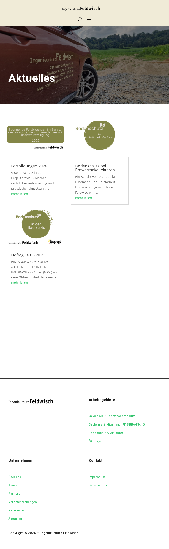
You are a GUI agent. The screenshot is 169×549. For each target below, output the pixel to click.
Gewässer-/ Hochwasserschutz (112, 416)
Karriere (14, 493)
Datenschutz (98, 485)
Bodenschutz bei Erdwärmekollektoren (95, 167)
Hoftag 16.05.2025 (27, 254)
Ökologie (95, 441)
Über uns (14, 477)
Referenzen (16, 510)
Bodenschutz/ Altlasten (106, 433)
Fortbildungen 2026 (29, 165)
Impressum (97, 477)
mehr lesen (19, 194)
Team (12, 485)
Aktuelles (15, 519)
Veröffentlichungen (22, 502)
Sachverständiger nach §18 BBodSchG (117, 424)
